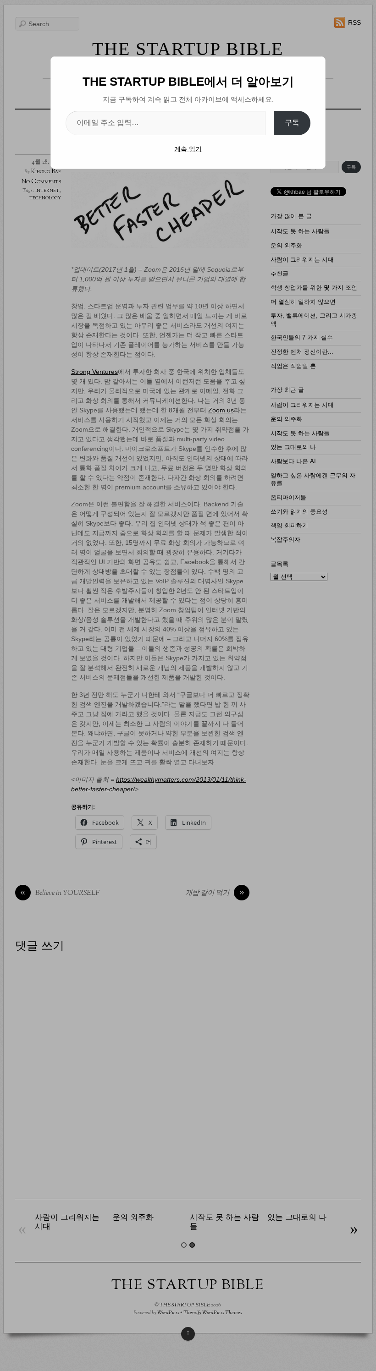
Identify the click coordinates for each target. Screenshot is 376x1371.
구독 (292, 122)
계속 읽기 (188, 149)
